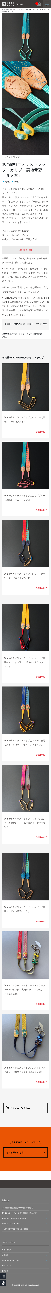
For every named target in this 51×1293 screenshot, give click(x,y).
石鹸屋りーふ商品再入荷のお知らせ (14, 1218)
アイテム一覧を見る (20, 1108)
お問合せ (5, 1271)
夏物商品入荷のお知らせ (10, 1224)
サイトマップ (6, 1266)
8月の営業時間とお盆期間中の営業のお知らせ (17, 1208)
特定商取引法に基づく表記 (11, 1260)
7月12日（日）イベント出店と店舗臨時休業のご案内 (19, 1213)
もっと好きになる (15, 1152)
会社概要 (5, 1255)
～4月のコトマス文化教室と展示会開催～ (16, 1229)
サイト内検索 (6, 1250)
